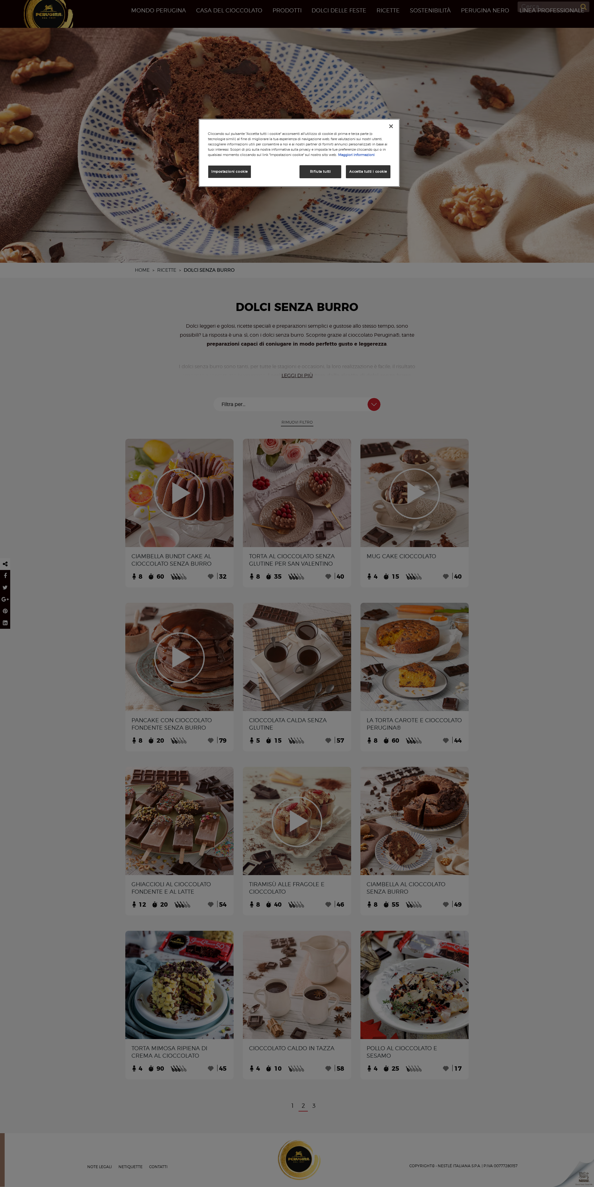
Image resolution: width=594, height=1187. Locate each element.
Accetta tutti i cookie (368, 171)
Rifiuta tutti (320, 171)
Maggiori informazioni (356, 155)
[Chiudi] (391, 126)
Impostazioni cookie (229, 171)
